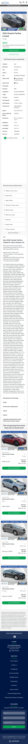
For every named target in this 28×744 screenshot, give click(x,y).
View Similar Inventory (14, 54)
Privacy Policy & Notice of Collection (14, 697)
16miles (24, 501)
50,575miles (23, 546)
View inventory (14, 661)
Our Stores (14, 685)
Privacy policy (14, 681)
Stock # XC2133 (5, 452)
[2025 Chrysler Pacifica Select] (14, 530)
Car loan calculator (14, 673)
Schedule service (14, 677)
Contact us (14, 665)
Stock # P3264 (5, 587)
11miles (24, 456)
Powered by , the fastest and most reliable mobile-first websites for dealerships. (14, 737)
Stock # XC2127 (5, 497)
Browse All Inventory (14, 50)
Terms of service (14, 689)
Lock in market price (15, 468)
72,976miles (23, 591)
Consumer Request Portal (14, 693)
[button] (20, 2)
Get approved (14, 669)
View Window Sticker (12, 138)
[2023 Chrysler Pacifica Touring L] (14, 575)
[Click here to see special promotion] (14, 5)
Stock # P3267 (5, 542)
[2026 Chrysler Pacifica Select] (14, 440)
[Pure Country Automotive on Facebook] (14, 636)
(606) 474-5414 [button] (15, 650)
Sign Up (14, 726)
